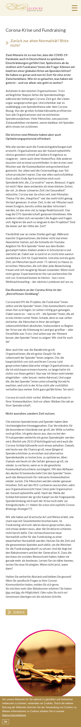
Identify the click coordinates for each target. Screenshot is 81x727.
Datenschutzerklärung (14, 715)
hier (8, 592)
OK (5, 721)
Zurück (18, 612)
